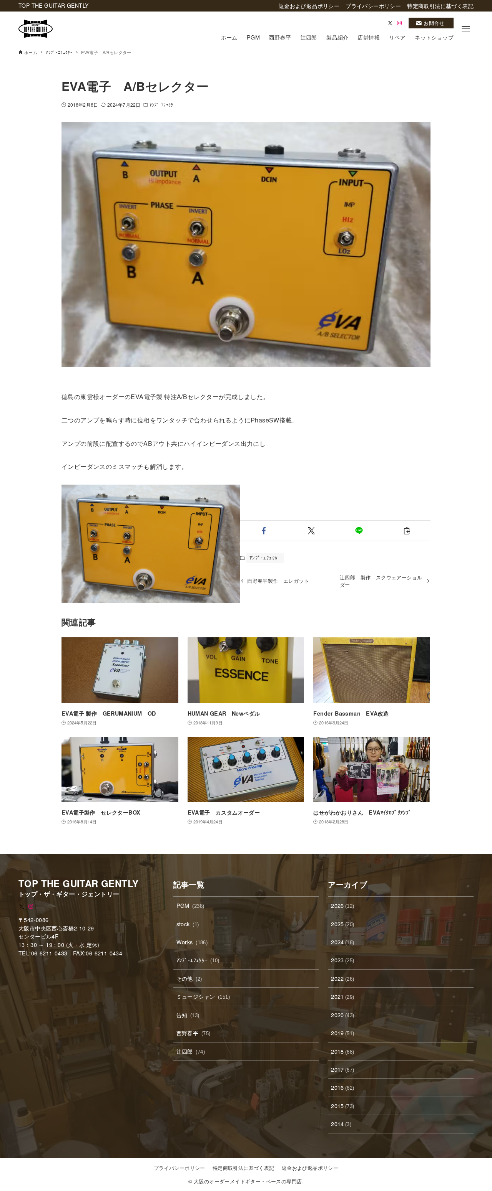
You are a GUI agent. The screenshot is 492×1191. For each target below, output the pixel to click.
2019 (342, 1033)
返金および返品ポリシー (310, 1167)
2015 (342, 1106)
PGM (190, 905)
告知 (187, 1015)
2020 (342, 1015)
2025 (342, 924)
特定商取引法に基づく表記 (243, 1167)
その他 (189, 978)
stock (187, 924)
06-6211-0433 (49, 953)
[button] (264, 531)
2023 (342, 960)
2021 (342, 996)
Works (192, 942)
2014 (341, 1124)
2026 (342, 905)
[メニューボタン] (466, 28)
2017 (342, 1069)
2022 (342, 978)
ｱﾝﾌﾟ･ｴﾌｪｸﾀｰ (162, 104)
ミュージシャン (203, 996)
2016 (342, 1087)
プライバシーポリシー (179, 1167)
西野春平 (193, 1033)
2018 (342, 1051)
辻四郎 (190, 1051)
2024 (342, 942)
